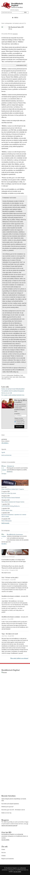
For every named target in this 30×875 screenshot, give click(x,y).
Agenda (3, 452)
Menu (16, 17)
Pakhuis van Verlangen (8, 556)
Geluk (21, 375)
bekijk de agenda (5, 523)
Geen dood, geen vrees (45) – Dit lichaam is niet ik (13, 809)
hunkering (6, 377)
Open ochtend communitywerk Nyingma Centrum (13, 502)
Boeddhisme (17, 375)
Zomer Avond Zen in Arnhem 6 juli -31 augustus (13, 489)
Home (3, 23)
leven (11, 377)
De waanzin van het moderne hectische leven (13, 395)
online (17, 377)
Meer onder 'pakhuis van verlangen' (19, 658)
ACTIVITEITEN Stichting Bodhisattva (11, 506)
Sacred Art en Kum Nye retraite (9, 493)
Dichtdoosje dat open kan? (7, 806)
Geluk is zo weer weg (6, 813)
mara (14, 377)
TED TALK (4, 378)
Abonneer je (10, 466)
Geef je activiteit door (6, 455)
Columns (4, 855)
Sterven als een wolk (7, 393)
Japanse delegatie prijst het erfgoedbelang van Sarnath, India (14, 799)
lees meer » (4, 543)
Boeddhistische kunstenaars (15, 534)
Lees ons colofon (5, 839)
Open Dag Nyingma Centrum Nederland (11, 497)
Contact (3, 849)
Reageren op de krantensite (8, 858)
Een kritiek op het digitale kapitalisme (10, 803)
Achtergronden (8, 23)
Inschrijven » (10, 471)
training (8, 378)
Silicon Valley (22, 377)
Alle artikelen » (5, 443)
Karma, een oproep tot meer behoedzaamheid (13, 389)
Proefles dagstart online (7, 510)
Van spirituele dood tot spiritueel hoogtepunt (13, 391)
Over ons (4, 852)
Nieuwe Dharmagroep (6, 520)
